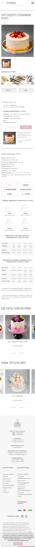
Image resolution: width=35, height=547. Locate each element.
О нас (4, 490)
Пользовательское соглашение (23, 483)
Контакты (6, 492)
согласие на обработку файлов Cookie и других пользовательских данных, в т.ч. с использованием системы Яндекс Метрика (18, 537)
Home (3, 10)
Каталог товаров (8, 474)
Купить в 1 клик (11, 127)
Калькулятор (7, 478)
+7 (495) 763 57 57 (17, 442)
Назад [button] (14, 353)
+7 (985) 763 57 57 (17, 440)
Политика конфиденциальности (24, 477)
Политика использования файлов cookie (25, 494)
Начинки (5, 476)
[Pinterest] (26, 516)
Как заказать (7, 481)
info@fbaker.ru (17, 447)
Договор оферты (23, 474)
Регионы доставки (8, 485)
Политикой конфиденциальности (18, 540)
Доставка (6, 483)
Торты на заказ (13, 10)
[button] (1, 80)
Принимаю (18, 543)
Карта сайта (21, 480)
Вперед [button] (21, 353)
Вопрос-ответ (7, 487)
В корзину (26, 127)
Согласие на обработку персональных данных (24, 488)
